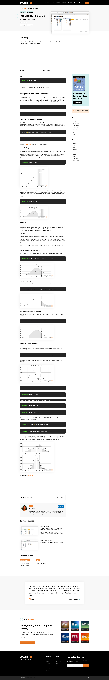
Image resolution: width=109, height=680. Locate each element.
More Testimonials (74, 599)
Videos (52, 2)
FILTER (74, 145)
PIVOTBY (75, 151)
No (62, 497)
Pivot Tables (75, 127)
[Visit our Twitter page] (88, 678)
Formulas (64, 2)
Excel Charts (76, 131)
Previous (81, 8)
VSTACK (75, 154)
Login (87, 2)
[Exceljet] (26, 658)
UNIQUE (75, 156)
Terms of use (32, 677)
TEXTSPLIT (75, 158)
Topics (57, 663)
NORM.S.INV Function (46, 540)
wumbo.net (30, 475)
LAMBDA (75, 152)
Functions (58, 2)
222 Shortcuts (76, 125)
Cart (83, 3)
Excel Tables (75, 129)
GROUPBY (75, 149)
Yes (57, 497)
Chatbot (75, 132)
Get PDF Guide (78, 102)
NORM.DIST (22, 25)
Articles (75, 2)
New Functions (76, 160)
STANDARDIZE (24, 126)
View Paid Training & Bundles (27, 642)
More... (74, 134)
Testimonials (58, 661)
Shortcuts (70, 2)
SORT (74, 147)
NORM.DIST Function (45, 526)
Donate (57, 668)
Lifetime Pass (82, 111)
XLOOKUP (75, 143)
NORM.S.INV (30, 25)
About (57, 659)
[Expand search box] (80, 3)
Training (47, 2)
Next (87, 8)
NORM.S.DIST (25, 80)
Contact (57, 665)
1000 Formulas (76, 121)
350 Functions (76, 123)
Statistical (30, 12)
